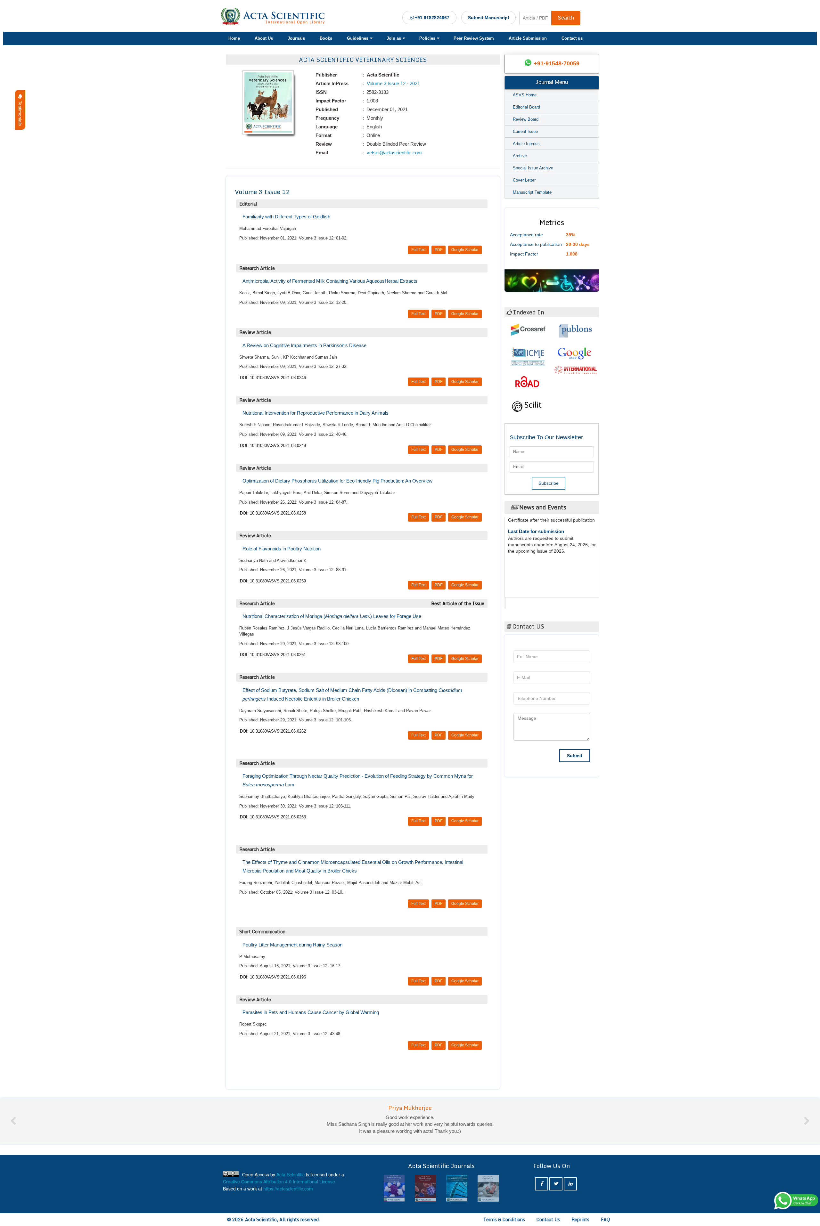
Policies (427, 38)
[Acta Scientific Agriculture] (488, 1188)
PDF (438, 250)
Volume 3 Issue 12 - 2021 (392, 83)
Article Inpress (526, 143)
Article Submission (528, 38)
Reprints (580, 1219)
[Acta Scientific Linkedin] (570, 1183)
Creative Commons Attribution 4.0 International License (279, 1181)
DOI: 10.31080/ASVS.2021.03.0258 (273, 513)
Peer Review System (474, 38)
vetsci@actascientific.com (393, 152)
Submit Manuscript (488, 17)
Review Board (525, 119)
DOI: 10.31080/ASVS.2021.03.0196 (273, 977)
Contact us (572, 38)
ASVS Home (525, 95)
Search (566, 17)
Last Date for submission (536, 568)
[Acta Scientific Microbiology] (394, 1188)
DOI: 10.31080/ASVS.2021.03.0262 (273, 731)
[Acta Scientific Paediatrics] (456, 1188)
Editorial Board (526, 107)
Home (234, 38)
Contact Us (548, 1219)
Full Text (418, 250)
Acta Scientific (530, 601)
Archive (520, 155)
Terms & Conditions (504, 1219)
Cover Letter (524, 180)
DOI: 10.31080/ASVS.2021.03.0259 (273, 581)
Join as (394, 38)
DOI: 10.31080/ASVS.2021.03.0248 (273, 445)
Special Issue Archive (533, 168)
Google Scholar (465, 250)
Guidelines (357, 38)
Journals (296, 38)
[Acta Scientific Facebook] (541, 1183)
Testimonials (20, 112)
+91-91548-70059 (556, 63)
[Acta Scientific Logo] (275, 16)
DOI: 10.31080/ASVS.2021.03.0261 (273, 654)
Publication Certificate (533, 544)
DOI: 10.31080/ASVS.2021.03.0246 (273, 377)
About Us (264, 38)
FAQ (605, 1219)
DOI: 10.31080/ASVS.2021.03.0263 (273, 817)
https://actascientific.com (288, 1188)
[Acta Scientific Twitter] (555, 1183)
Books (326, 38)
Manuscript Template (532, 192)
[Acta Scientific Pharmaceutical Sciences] (425, 1188)
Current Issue (525, 131)
